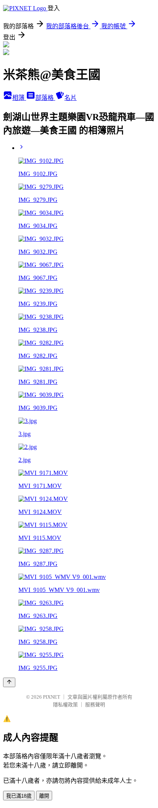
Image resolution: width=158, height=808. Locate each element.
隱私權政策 (65, 704)
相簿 (19, 97)
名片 (70, 97)
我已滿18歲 (18, 796)
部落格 (45, 97)
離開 (44, 796)
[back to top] (9, 682)
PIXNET (51, 697)
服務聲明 (95, 704)
